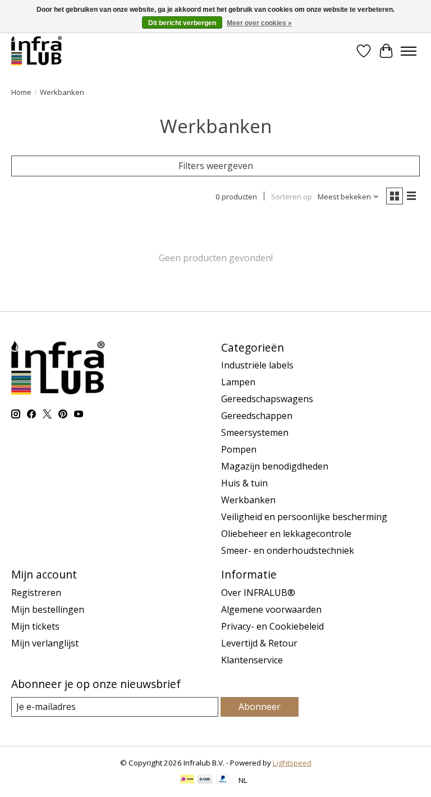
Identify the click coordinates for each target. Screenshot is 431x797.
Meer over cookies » (259, 23)
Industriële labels (257, 365)
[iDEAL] (187, 780)
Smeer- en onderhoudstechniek (287, 550)
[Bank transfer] (205, 780)
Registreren (36, 592)
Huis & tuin (244, 483)
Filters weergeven (215, 166)
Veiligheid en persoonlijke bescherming (304, 517)
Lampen (238, 382)
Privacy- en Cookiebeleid (272, 626)
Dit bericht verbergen (182, 23)
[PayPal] (223, 780)
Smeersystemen (254, 432)
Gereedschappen (256, 415)
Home (21, 92)
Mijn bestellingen (47, 609)
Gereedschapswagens (267, 399)
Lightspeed (292, 763)
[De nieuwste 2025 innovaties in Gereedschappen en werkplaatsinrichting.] (36, 51)
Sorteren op (291, 197)
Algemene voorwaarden (271, 609)
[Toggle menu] (408, 51)
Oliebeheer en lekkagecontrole (286, 533)
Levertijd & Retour (259, 643)
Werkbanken (248, 500)
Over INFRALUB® (258, 592)
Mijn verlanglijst (45, 643)
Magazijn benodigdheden (274, 466)
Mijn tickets (35, 626)
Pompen (238, 449)
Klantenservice (252, 660)
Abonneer (260, 706)
